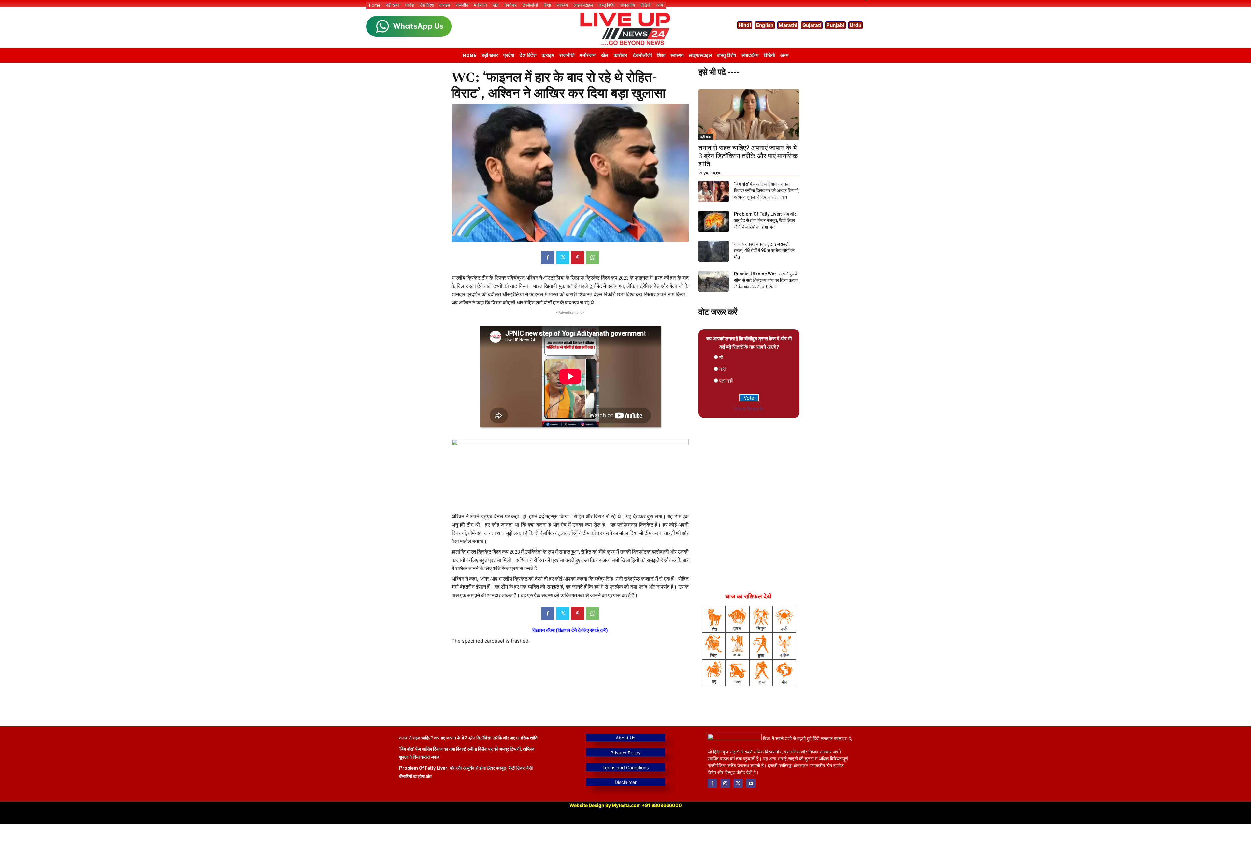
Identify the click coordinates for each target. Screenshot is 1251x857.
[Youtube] (750, 783)
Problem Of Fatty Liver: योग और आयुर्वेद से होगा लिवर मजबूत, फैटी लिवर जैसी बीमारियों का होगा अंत (765, 220)
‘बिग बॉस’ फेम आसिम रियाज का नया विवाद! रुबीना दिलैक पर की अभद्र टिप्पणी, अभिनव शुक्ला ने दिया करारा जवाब (766, 190)
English (764, 25)
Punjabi (835, 25)
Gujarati (811, 25)
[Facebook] (547, 257)
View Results (749, 408)
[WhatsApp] (592, 257)
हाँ (721, 357)
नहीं (722, 369)
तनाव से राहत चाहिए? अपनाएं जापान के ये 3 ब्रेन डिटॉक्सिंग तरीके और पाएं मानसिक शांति (748, 156)
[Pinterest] (577, 257)
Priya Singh (709, 172)
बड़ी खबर (705, 136)
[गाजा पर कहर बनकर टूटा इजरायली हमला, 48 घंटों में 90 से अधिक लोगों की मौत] (713, 251)
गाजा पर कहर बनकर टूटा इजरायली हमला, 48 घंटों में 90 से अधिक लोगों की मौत (764, 250)
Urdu (855, 25)
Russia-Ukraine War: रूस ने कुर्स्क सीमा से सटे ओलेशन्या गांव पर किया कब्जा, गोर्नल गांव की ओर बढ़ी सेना (766, 280)
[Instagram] (725, 783)
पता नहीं (726, 381)
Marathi (788, 25)
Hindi (745, 25)
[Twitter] (562, 257)
